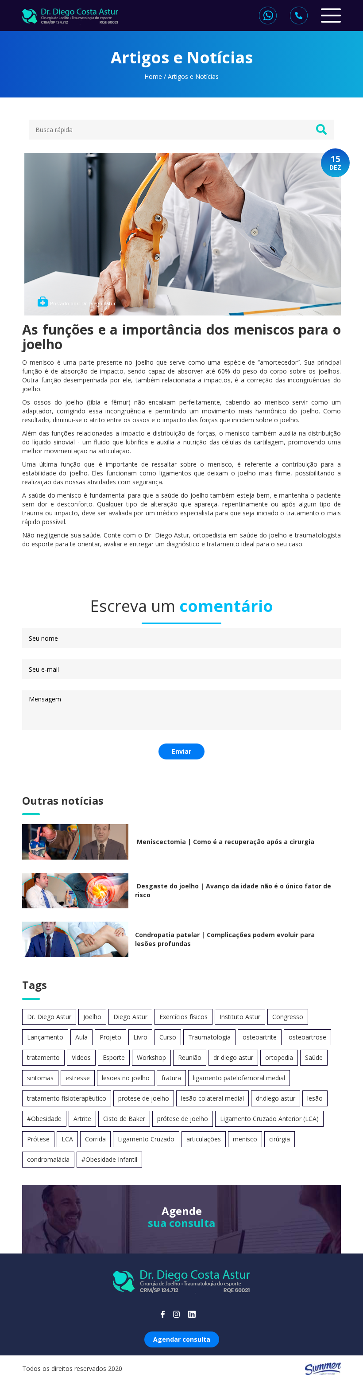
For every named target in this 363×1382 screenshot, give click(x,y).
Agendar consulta (181, 1339)
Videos (81, 1057)
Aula (81, 1037)
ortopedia (279, 1057)
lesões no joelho (126, 1078)
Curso (167, 1037)
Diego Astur (130, 1016)
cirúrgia (279, 1139)
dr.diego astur (275, 1098)
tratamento (43, 1057)
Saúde (314, 1057)
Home (153, 76)
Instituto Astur (240, 1016)
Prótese (38, 1139)
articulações (203, 1139)
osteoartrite (260, 1037)
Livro (140, 1037)
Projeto (110, 1037)
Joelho (92, 1016)
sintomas (40, 1078)
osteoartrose (307, 1037)
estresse (78, 1078)
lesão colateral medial (212, 1098)
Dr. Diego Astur (49, 1016)
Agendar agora (182, 1232)
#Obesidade (44, 1118)
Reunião (189, 1057)
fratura (171, 1078)
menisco (245, 1139)
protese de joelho (143, 1098)
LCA (67, 1139)
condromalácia (48, 1159)
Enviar (181, 751)
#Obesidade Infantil (109, 1159)
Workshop (151, 1057)
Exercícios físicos (183, 1016)
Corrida (95, 1139)
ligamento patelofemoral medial (239, 1078)
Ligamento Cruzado (146, 1139)
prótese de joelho (182, 1118)
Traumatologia (209, 1037)
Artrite (82, 1118)
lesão (315, 1098)
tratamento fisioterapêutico (66, 1098)
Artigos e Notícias (193, 76)
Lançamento (45, 1037)
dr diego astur (233, 1057)
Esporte (114, 1057)
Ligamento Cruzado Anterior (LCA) (269, 1118)
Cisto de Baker (124, 1118)
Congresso (287, 1016)
